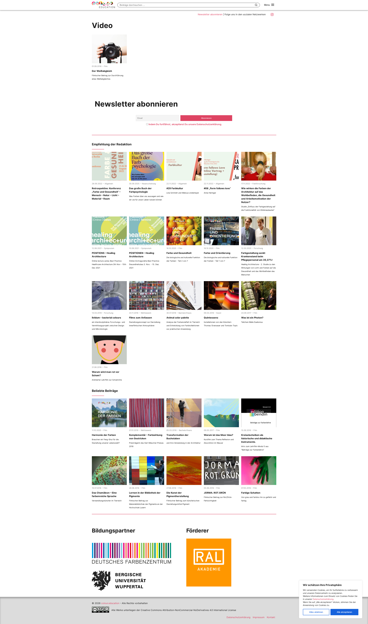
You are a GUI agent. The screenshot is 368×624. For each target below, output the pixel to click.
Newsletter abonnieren (210, 14)
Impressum (258, 617)
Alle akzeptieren (344, 612)
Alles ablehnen (316, 612)
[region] (330, 599)
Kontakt (271, 617)
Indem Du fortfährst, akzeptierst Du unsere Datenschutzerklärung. (185, 124)
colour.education (110, 603)
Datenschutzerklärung (323, 599)
